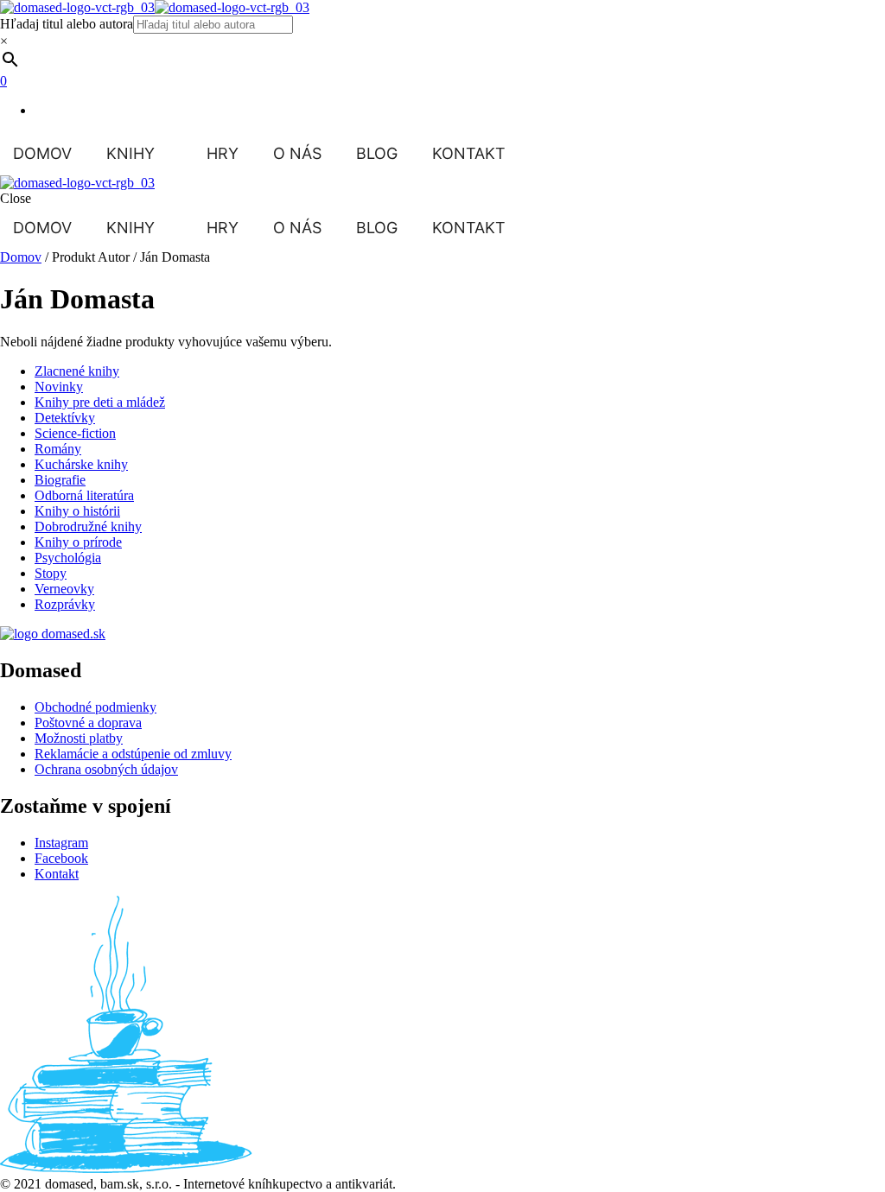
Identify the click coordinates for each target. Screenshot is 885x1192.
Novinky (59, 386)
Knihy (130, 153)
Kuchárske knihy (81, 464)
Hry (223, 153)
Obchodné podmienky (95, 707)
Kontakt (469, 153)
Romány (58, 448)
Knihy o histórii (77, 511)
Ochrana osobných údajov (106, 769)
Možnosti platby (79, 738)
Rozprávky (65, 604)
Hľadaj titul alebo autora (66, 23)
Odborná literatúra (84, 495)
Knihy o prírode (78, 542)
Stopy (51, 573)
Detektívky (65, 417)
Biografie (60, 479)
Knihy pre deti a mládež (100, 402)
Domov (42, 153)
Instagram (61, 842)
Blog (377, 153)
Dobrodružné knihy (88, 526)
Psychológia (68, 557)
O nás (297, 153)
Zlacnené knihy (77, 371)
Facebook (61, 858)
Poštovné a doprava (88, 722)
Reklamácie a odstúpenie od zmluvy (133, 753)
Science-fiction (75, 433)
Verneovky (64, 588)
